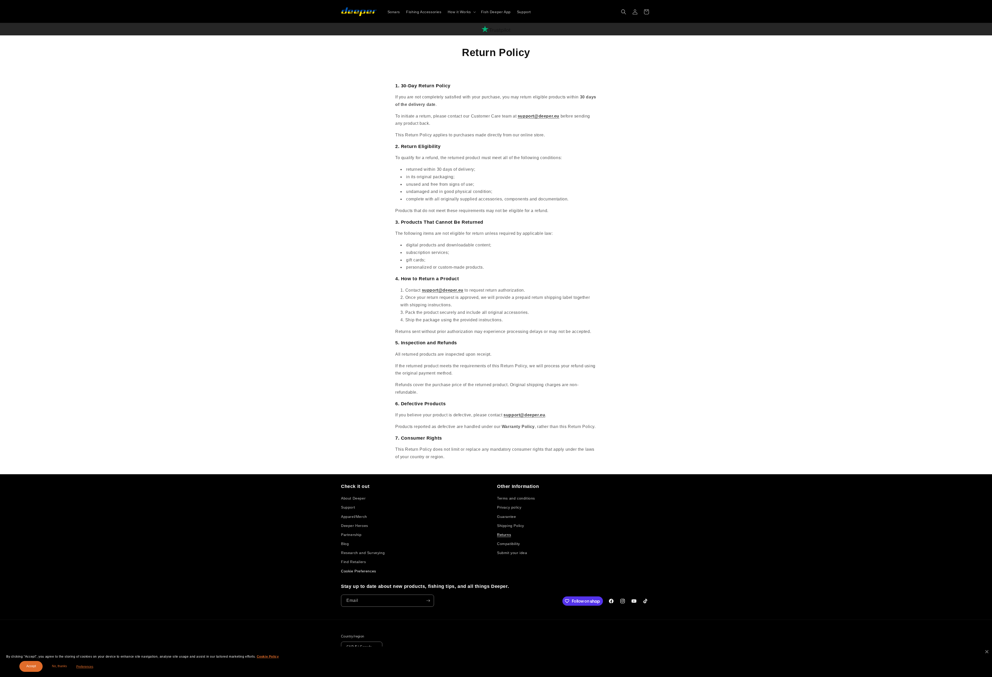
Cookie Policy (268, 656)
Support (348, 507)
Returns (504, 535)
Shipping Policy (510, 526)
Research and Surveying (363, 553)
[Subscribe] (428, 601)
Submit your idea (512, 553)
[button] (461, 11)
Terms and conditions (516, 498)
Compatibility (508, 544)
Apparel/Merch (354, 517)
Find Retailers (353, 562)
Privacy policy (509, 507)
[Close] (986, 651)
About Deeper (353, 498)
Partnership (351, 535)
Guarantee (506, 517)
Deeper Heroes (354, 526)
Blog (345, 544)
